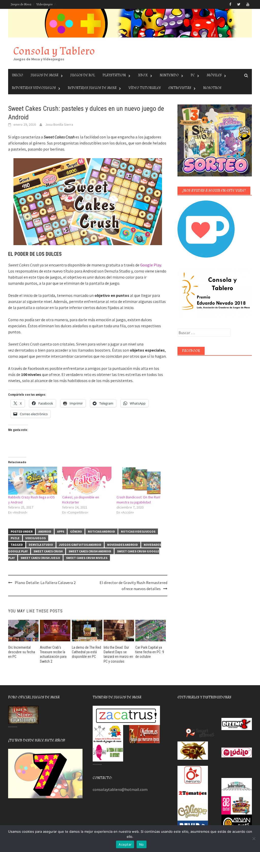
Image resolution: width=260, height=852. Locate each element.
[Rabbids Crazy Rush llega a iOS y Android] (32, 481)
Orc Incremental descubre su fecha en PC (21, 652)
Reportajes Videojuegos (34, 87)
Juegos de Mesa (21, 4)
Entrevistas (179, 87)
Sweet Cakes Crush (48, 551)
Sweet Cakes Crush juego (40, 558)
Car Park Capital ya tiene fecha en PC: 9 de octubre (149, 652)
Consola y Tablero (54, 51)
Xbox (143, 75)
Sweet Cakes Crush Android (90, 551)
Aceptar (125, 844)
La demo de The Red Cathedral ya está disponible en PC (86, 652)
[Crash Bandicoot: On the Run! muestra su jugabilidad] (141, 481)
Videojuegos (44, 4)
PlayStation (114, 75)
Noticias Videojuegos (138, 531)
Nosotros (212, 87)
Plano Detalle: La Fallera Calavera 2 (45, 582)
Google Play (150, 264)
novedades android (122, 545)
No (141, 844)
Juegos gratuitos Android (80, 545)
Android (44, 531)
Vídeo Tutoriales (144, 87)
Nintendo (169, 75)
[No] (253, 838)
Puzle (15, 538)
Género (76, 531)
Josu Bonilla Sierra (59, 124)
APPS (60, 531)
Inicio (17, 75)
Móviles (214, 75)
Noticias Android (101, 531)
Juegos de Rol (82, 75)
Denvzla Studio (41, 545)
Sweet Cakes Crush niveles (86, 558)
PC (193, 75)
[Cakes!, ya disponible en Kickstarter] (86, 481)
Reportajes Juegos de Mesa (92, 87)
